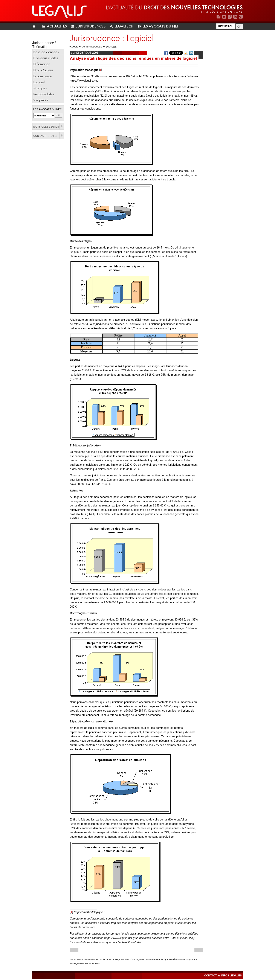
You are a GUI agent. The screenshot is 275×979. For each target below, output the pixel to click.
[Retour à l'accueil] (35, 26)
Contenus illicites (45, 57)
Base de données (46, 51)
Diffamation (41, 63)
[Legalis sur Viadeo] (230, 16)
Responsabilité (44, 93)
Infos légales (231, 975)
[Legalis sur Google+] (241, 16)
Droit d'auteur (43, 69)
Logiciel (39, 81)
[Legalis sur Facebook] (218, 16)
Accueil (73, 47)
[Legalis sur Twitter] (224, 16)
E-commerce (42, 75)
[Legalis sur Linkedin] (235, 16)
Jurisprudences (90, 26)
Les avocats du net (160, 26)
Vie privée (41, 100)
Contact (210, 975)
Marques (40, 87)
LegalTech (124, 26)
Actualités (57, 26)
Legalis (46, 126)
